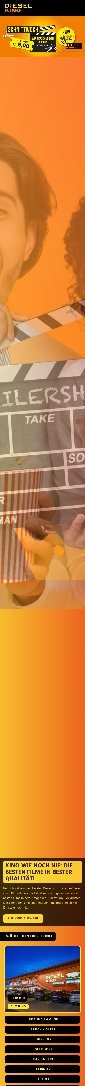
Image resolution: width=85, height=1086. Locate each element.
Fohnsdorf (43, 1039)
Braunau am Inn (43, 1019)
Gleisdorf (44, 1049)
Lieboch (43, 1079)
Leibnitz (43, 1069)
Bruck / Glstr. (44, 1029)
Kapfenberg (43, 1059)
